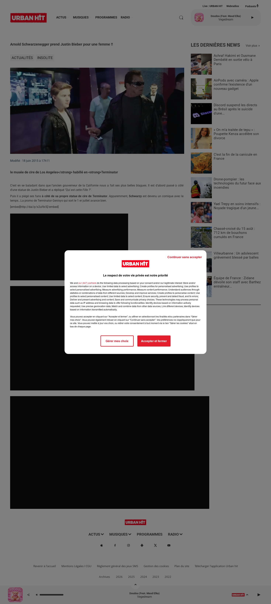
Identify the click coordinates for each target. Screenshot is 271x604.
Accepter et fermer (154, 341)
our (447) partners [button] (87, 282)
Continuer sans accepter (184, 257)
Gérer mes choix (117, 341)
